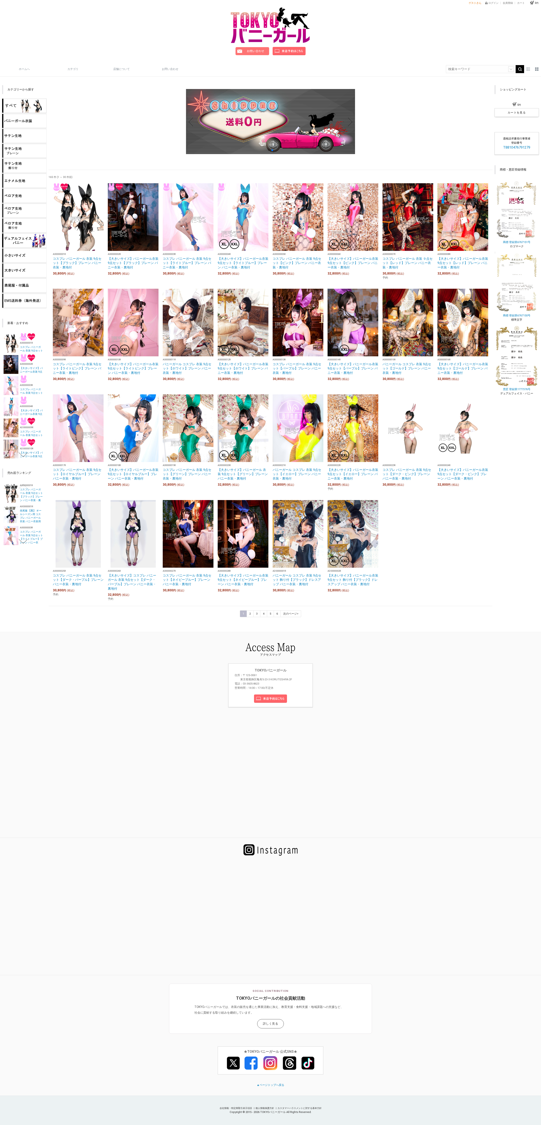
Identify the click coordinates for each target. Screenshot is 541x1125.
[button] (269, 150)
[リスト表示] (528, 69)
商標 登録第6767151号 (516, 242)
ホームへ (24, 69)
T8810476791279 (516, 147)
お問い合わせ (170, 69)
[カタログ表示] (537, 69)
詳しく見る (270, 1023)
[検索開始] (520, 69)
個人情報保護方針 (265, 1108)
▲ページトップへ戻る (270, 1085)
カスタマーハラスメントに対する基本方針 (299, 1108)
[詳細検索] (511, 69)
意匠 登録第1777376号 (516, 389)
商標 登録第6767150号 (516, 315)
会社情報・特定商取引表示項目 (236, 1108)
